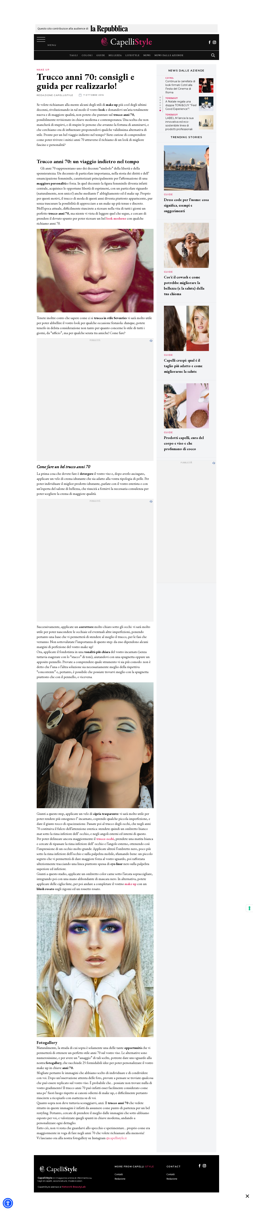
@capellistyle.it (116, 1138)
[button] (160, 97)
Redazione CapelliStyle (55, 95)
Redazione (120, 1178)
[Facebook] (209, 42)
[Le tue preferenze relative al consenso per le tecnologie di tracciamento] (249, 908)
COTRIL (169, 77)
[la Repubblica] (109, 28)
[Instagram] (214, 42)
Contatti (119, 1174)
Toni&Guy (171, 98)
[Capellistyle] (126, 42)
